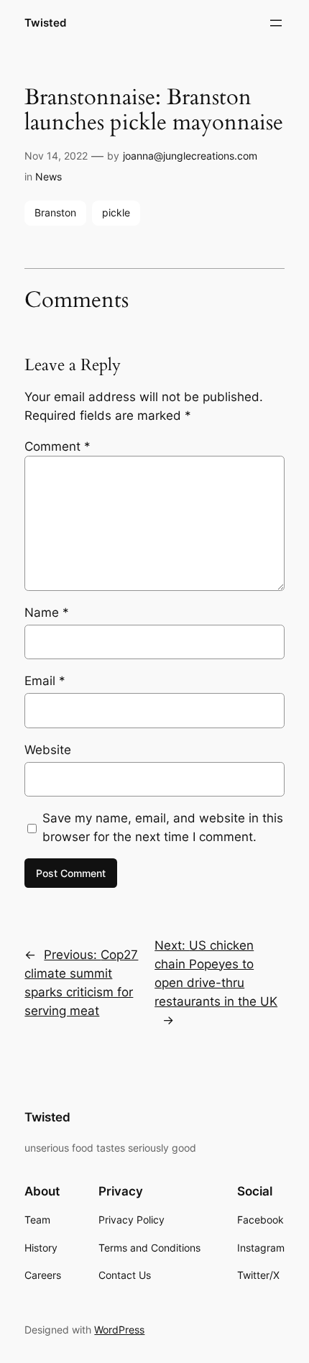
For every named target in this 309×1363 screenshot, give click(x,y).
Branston (55, 212)
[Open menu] (276, 23)
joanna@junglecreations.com (190, 156)
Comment (57, 446)
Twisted (45, 23)
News (48, 176)
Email (44, 681)
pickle (116, 212)
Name (46, 612)
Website (47, 750)
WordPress (119, 1329)
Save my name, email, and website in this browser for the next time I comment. (162, 827)
